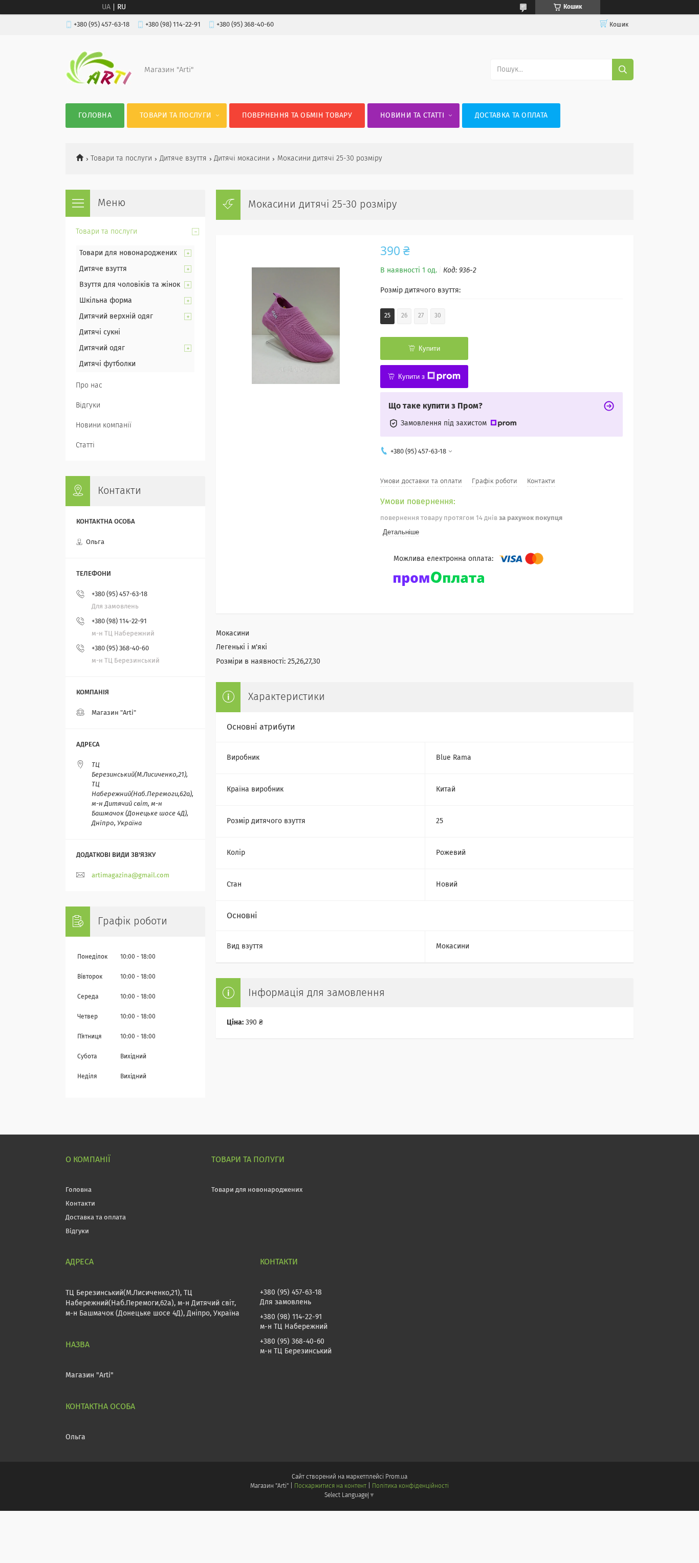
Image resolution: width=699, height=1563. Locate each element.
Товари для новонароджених (128, 253)
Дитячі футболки (107, 364)
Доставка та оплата (511, 115)
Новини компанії (104, 425)
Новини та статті (412, 115)
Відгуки (88, 405)
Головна (95, 115)
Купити (429, 348)
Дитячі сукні (99, 332)
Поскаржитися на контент (330, 1486)
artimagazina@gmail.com (130, 875)
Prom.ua (396, 1477)
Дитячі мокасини (242, 158)
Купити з (411, 376)
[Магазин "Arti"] (98, 82)
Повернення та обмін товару (297, 115)
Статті (85, 445)
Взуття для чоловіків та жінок (129, 284)
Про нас (89, 385)
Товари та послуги (175, 115)
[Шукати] (623, 69)
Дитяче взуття (183, 158)
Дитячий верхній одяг (116, 316)
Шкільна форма (105, 300)
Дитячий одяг (102, 348)
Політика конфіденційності (410, 1486)
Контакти (80, 1203)
